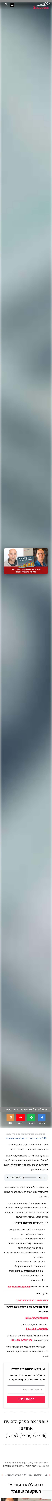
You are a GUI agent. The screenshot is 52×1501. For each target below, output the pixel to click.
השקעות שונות (27, 1491)
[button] (12, 5)
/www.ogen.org (23, 1286)
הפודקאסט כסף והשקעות (26, 1462)
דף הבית (44, 1462)
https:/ (12, 1286)
